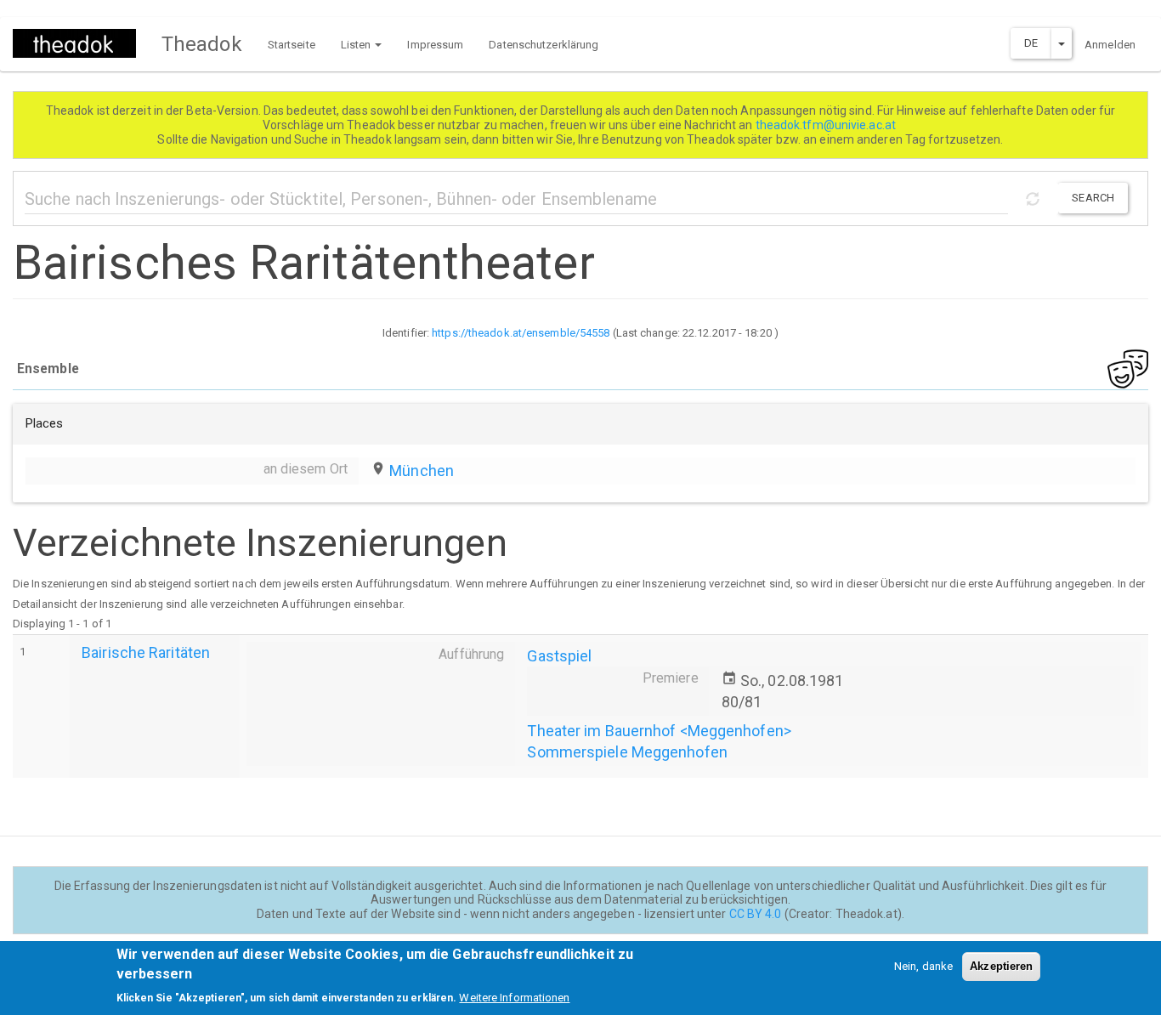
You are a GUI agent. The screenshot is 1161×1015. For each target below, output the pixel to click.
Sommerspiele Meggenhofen (627, 752)
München (421, 470)
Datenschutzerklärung (543, 44)
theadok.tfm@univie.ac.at (827, 125)
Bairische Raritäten (146, 652)
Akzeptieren (1001, 966)
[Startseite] (81, 43)
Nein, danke (923, 966)
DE (1031, 43)
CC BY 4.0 (755, 914)
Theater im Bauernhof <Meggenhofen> (658, 731)
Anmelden (1110, 44)
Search (1093, 197)
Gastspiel (559, 656)
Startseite (291, 44)
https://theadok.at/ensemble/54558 (520, 332)
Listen (357, 44)
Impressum (435, 44)
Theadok (201, 44)
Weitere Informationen (514, 997)
